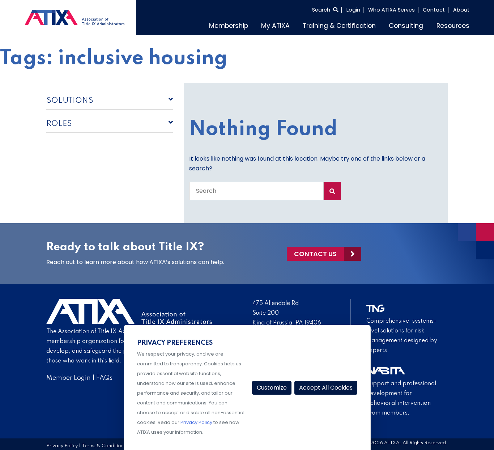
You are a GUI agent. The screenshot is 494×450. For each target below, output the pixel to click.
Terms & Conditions (104, 444)
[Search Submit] (332, 189)
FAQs (104, 376)
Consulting (415, 24)
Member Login (68, 376)
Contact (434, 9)
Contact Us (315, 251)
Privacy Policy (62, 444)
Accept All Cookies (326, 387)
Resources (455, 24)
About (461, 9)
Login (353, 9)
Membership (261, 24)
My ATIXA (302, 24)
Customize (272, 387)
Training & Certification (357, 24)
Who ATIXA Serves (391, 9)
